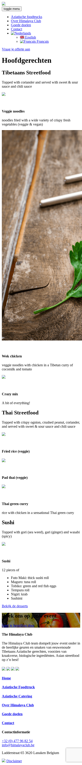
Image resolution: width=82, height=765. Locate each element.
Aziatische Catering (17, 696)
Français (42, 41)
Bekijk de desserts (15, 606)
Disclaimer (14, 761)
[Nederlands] (21, 33)
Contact (16, 29)
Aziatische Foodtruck (18, 687)
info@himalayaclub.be (18, 745)
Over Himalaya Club (26, 21)
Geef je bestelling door (18, 625)
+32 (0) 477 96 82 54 (17, 741)
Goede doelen (21, 25)
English (30, 37)
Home (6, 678)
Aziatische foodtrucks (26, 17)
